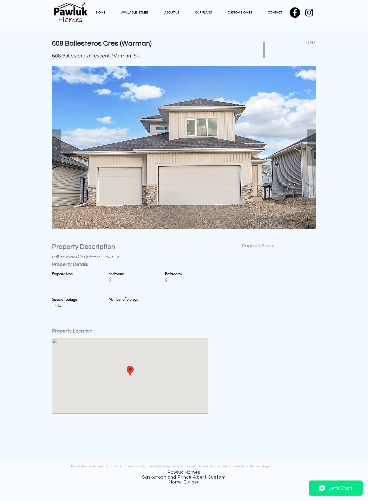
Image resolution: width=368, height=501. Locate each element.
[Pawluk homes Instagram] (309, 12)
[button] (184, 147)
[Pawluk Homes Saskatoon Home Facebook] (295, 12)
